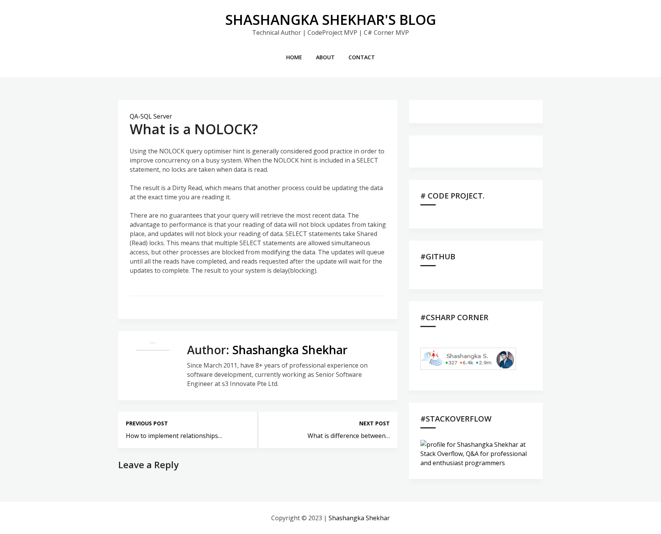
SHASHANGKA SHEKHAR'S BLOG (330, 19)
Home (294, 57)
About (325, 57)
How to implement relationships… (174, 435)
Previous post (147, 423)
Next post (374, 423)
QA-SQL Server (151, 116)
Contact (361, 57)
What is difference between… (349, 435)
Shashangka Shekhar (290, 350)
